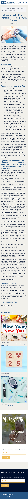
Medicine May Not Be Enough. (8, 406)
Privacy (22, 472)
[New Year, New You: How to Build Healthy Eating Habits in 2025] (14, 327)
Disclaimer (12, 472)
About (6, 472)
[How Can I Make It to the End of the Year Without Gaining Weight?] (14, 358)
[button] (23, 2)
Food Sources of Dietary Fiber (9, 302)
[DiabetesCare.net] (11, 2)
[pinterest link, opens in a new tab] (9, 496)
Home (3, 8)
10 (12, 307)
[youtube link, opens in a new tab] (7, 496)
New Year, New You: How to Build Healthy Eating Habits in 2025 (13, 344)
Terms (17, 472)
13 (17, 307)
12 (16, 307)
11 (14, 307)
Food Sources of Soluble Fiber (9, 301)
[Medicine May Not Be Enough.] (14, 389)
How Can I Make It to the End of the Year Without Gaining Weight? (13, 375)
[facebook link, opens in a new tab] (4, 496)
